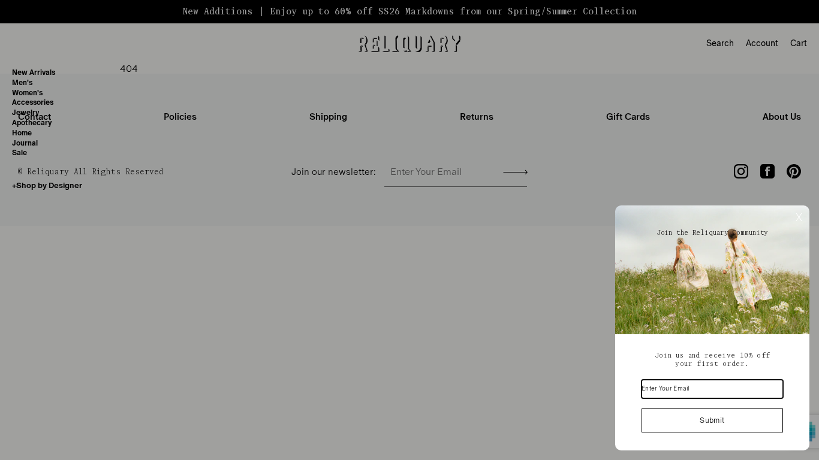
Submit (712, 420)
